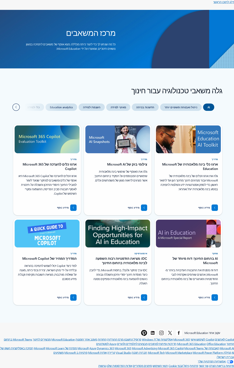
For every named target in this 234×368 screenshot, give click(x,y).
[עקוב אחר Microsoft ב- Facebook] (179, 333)
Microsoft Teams (194, 348)
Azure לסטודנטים (106, 344)
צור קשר (203, 366)
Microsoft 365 (181, 339)
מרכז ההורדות (115, 339)
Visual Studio (123, 352)
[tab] (208, 107)
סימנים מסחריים (142, 366)
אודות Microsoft (97, 352)
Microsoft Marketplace (178, 352)
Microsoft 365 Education (191, 344)
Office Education (216, 344)
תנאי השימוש (160, 366)
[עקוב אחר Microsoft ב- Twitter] (170, 333)
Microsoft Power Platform (208, 352)
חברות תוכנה (139, 352)
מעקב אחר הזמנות (86, 339)
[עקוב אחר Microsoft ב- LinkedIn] (153, 333)
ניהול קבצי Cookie (179, 366)
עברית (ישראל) (225, 357)
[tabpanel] (117, 212)
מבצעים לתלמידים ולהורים (132, 344)
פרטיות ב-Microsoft (75, 352)
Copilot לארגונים (224, 339)
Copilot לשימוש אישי (202, 339)
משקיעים (58, 352)
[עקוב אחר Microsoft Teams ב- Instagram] (161, 333)
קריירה (111, 352)
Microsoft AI (227, 348)
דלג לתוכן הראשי (223, 2)
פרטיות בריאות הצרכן (221, 366)
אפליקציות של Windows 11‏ (157, 339)
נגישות (102, 366)
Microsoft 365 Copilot (171, 348)
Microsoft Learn (55, 348)
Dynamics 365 (105, 348)
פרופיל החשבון (132, 339)
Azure (92, 348)
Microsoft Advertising (144, 348)
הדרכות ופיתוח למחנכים (162, 344)
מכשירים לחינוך (42, 339)
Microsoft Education (63, 339)
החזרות (102, 339)
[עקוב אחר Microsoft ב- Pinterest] (144, 333)
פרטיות (194, 366)
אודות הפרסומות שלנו (119, 366)
